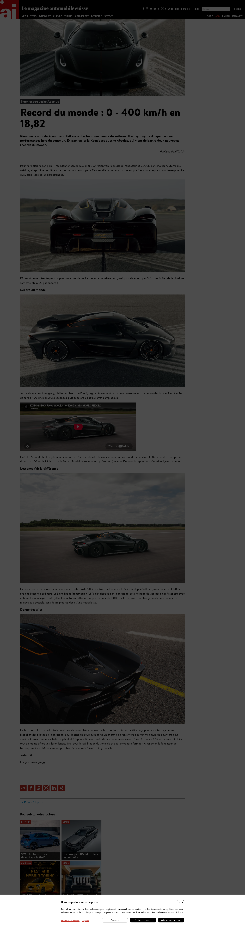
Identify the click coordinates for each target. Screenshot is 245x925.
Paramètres (115, 920)
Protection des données (70, 920)
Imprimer (85, 920)
